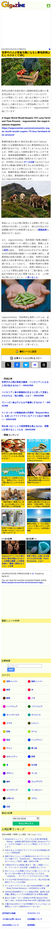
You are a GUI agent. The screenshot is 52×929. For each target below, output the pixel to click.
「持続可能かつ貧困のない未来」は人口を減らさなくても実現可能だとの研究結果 (13, 504)
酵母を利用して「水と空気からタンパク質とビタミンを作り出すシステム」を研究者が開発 (38, 527)
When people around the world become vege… (23, 582)
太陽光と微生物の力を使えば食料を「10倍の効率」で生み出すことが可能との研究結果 (38, 504)
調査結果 (42, 229)
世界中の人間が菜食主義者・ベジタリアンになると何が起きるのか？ (13, 456)
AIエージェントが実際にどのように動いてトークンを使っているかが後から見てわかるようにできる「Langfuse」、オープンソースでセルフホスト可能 (27, 873)
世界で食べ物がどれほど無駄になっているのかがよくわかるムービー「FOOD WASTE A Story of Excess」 (38, 457)
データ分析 (29, 162)
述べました (32, 277)
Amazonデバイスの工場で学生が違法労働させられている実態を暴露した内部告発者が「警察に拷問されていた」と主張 (13, 561)
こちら (38, 834)
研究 (6, 250)
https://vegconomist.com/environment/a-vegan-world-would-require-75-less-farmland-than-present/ (26, 131)
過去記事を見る (26, 823)
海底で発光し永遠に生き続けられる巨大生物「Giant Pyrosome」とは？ (38, 558)
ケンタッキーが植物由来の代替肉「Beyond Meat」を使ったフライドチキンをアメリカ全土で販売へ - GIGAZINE (25, 416)
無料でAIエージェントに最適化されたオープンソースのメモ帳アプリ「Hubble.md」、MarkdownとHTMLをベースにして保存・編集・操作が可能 (27, 858)
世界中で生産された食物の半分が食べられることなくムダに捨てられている (13, 530)
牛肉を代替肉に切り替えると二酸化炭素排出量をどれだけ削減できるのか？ (38, 480)
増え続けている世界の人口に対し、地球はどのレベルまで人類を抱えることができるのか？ (13, 481)
